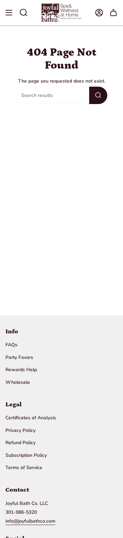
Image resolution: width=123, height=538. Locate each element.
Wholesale (17, 382)
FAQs (11, 344)
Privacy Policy (20, 430)
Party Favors (19, 357)
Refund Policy (20, 442)
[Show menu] (9, 13)
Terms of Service (23, 467)
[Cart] (113, 13)
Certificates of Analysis (30, 418)
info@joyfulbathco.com (30, 521)
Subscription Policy (26, 455)
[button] (23, 13)
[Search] (98, 95)
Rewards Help (21, 369)
